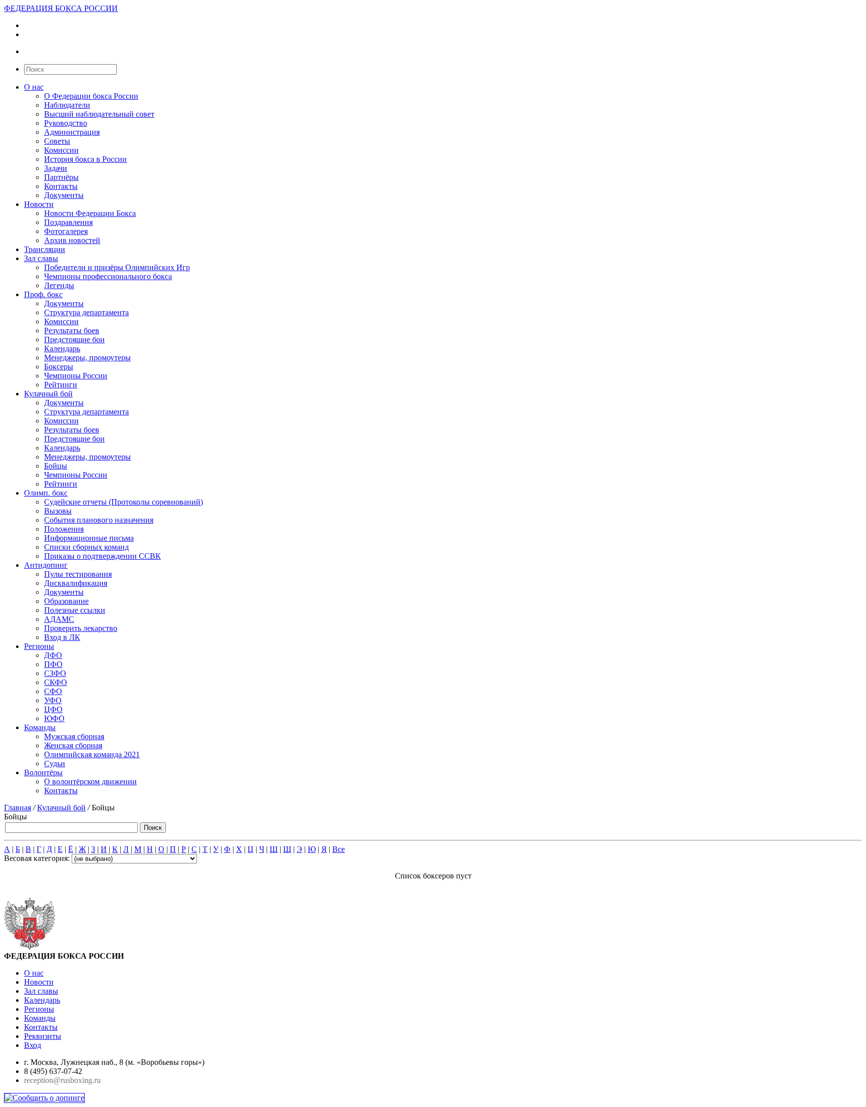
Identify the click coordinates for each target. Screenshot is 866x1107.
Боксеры (58, 366)
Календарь (62, 348)
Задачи (55, 168)
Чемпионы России (75, 375)
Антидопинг (46, 565)
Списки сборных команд (86, 547)
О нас (34, 87)
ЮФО (54, 718)
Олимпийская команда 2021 (92, 754)
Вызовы (58, 511)
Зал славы (41, 258)
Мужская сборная (74, 736)
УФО (53, 700)
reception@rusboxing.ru (62, 1080)
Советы (57, 141)
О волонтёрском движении (90, 781)
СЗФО (55, 673)
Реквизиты (42, 1036)
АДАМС (59, 619)
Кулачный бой (48, 393)
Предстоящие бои (74, 339)
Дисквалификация (75, 583)
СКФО (55, 682)
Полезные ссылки (74, 610)
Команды (40, 727)
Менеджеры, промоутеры (87, 357)
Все (338, 849)
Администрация (72, 132)
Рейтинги (60, 384)
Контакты (61, 186)
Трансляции (44, 249)
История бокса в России (85, 159)
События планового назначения (98, 520)
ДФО (53, 655)
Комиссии (61, 150)
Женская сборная (73, 745)
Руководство (65, 123)
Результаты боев (71, 330)
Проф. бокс (43, 294)
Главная (17, 807)
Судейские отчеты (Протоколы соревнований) (123, 502)
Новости (39, 204)
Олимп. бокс (46, 493)
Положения (64, 529)
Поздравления (68, 222)
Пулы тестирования (78, 574)
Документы (64, 195)
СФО (53, 691)
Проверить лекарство (80, 628)
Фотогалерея (66, 231)
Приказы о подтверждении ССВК (102, 556)
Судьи (54, 763)
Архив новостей (72, 240)
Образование (66, 601)
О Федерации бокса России (91, 96)
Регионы (39, 646)
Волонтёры (43, 772)
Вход (32, 1045)
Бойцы (55, 466)
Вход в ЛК (62, 637)
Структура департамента (86, 312)
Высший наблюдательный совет (99, 114)
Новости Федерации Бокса (90, 213)
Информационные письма (89, 538)
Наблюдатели (67, 105)
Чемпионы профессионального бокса (108, 276)
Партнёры (61, 177)
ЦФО (53, 709)
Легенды (59, 285)
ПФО (53, 664)
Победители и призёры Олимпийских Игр (117, 267)
